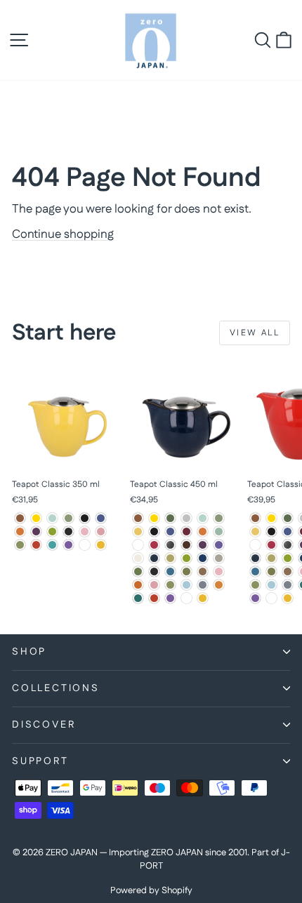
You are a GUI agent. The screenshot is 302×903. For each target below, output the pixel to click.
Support (40, 761)
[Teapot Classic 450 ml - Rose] (154, 585)
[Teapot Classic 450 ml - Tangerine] (219, 585)
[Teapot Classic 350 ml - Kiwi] (52, 531)
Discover (43, 725)
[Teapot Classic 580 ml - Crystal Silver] (287, 545)
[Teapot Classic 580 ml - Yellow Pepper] (287, 598)
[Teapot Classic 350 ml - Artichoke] (68, 518)
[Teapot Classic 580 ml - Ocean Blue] (255, 571)
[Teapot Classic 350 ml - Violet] (68, 545)
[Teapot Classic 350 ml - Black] (84, 518)
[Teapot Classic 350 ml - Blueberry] (101, 518)
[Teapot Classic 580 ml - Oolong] (287, 571)
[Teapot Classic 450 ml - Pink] (219, 571)
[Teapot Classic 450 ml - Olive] (186, 571)
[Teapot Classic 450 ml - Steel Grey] (202, 585)
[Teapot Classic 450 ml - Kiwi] (186, 558)
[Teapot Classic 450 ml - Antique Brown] (138, 518)
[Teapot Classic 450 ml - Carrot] (202, 531)
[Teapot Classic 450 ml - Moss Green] (138, 571)
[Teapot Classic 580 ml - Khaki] (271, 558)
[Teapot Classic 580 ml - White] (271, 598)
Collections (56, 688)
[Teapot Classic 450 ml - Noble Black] (154, 571)
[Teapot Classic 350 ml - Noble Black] (68, 531)
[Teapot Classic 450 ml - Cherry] (154, 545)
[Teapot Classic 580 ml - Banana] (255, 531)
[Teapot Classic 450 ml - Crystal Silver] (170, 545)
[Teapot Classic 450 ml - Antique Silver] (186, 518)
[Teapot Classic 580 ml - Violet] (255, 598)
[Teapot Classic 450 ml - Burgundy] (186, 531)
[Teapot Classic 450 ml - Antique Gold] (154, 518)
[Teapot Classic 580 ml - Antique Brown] (255, 518)
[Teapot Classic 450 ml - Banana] (138, 531)
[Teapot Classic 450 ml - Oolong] (202, 571)
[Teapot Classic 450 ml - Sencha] (170, 585)
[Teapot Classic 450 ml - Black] (154, 531)
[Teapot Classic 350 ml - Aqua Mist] (52, 518)
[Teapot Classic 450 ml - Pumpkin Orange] (138, 585)
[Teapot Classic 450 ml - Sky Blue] (186, 585)
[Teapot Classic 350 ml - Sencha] (20, 545)
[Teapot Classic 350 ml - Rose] (101, 531)
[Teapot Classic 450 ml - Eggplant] (202, 545)
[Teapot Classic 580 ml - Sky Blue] (271, 585)
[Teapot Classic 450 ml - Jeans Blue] (154, 558)
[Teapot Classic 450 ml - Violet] (170, 598)
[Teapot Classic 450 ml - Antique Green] (170, 518)
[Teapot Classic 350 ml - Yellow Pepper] (101, 545)
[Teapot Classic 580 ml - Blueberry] (287, 531)
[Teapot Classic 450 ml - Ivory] (138, 558)
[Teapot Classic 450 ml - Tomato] (154, 598)
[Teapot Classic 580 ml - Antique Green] (287, 518)
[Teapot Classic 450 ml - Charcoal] (138, 545)
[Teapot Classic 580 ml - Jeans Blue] (255, 558)
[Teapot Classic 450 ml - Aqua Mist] (202, 518)
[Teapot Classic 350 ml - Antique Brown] (20, 518)
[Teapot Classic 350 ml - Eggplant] (36, 531)
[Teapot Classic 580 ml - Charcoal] (255, 545)
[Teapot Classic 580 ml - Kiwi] (287, 558)
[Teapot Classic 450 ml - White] (186, 598)
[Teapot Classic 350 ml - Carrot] (20, 531)
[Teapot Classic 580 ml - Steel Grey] (287, 585)
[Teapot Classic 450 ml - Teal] (138, 598)
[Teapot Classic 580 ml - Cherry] (271, 545)
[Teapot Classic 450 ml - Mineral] (219, 558)
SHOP (29, 652)
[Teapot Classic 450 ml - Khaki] (170, 558)
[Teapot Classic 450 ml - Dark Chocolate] (186, 545)
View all (255, 333)
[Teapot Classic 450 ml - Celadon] (219, 531)
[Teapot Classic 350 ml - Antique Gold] (36, 518)
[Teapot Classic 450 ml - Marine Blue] (202, 558)
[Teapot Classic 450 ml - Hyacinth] (219, 545)
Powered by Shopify (151, 890)
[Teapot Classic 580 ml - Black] (271, 531)
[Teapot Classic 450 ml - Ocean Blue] (170, 571)
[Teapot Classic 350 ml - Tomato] (36, 545)
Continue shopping (63, 234)
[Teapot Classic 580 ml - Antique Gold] (271, 518)
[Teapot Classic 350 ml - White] (84, 545)
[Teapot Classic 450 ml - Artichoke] (219, 518)
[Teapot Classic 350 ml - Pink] (84, 531)
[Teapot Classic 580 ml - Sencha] (255, 585)
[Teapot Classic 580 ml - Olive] (271, 571)
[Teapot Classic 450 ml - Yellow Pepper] (202, 598)
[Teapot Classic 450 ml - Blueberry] (170, 531)
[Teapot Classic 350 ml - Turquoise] (52, 545)
